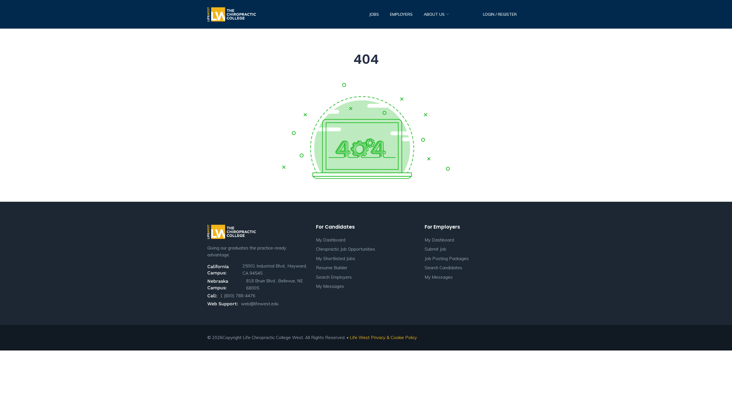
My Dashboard (330, 240)
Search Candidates (443, 267)
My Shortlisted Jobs (335, 258)
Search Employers (334, 277)
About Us (435, 14)
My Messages (330, 286)
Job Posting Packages (447, 258)
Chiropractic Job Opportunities (345, 249)
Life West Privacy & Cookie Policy (383, 337)
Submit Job (435, 249)
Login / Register (500, 14)
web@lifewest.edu (260, 303)
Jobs (374, 14)
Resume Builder (331, 267)
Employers (401, 14)
